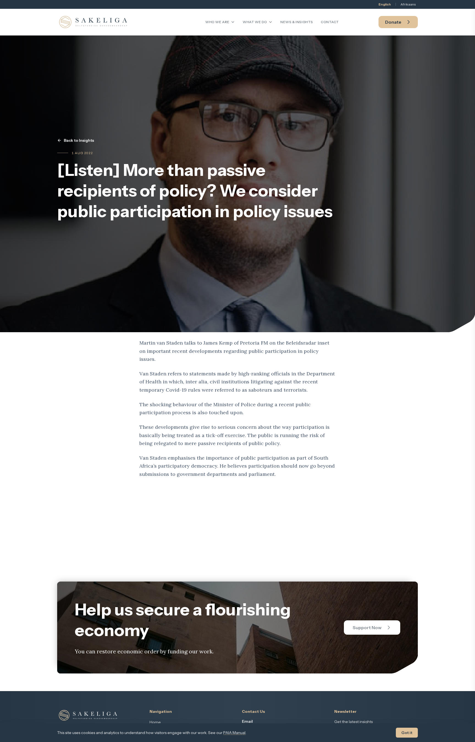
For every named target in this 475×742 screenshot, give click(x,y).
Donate (393, 22)
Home (155, 722)
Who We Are (217, 22)
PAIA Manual (234, 732)
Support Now (367, 627)
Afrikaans (408, 4)
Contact (330, 22)
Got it (406, 732)
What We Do (255, 22)
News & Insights (296, 22)
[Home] (93, 22)
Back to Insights (79, 140)
